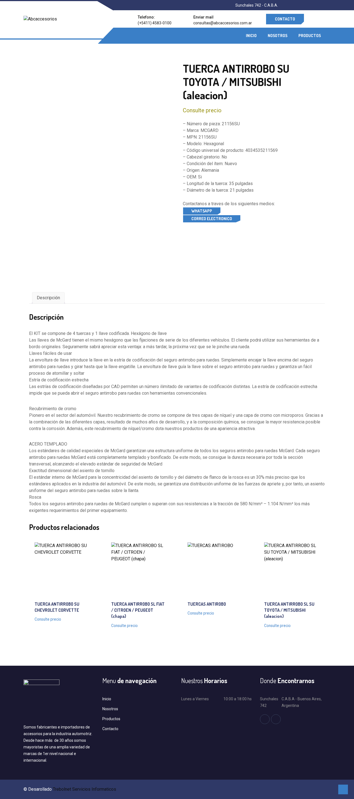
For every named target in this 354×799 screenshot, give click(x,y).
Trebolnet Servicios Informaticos (84, 789)
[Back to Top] (343, 789)
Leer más (56, 568)
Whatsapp (201, 211)
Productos (309, 35)
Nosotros (277, 35)
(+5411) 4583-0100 (154, 23)
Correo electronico (211, 218)
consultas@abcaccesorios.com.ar (222, 23)
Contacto (285, 19)
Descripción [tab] (48, 297)
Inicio (251, 35)
